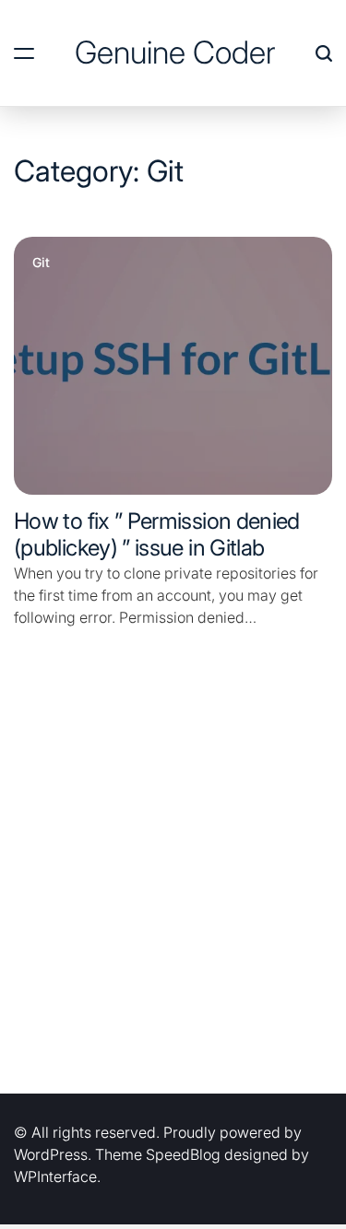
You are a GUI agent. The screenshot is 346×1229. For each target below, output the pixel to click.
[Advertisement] (173, 884)
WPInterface (55, 1176)
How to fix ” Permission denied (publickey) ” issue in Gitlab (157, 534)
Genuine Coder (175, 52)
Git (41, 262)
